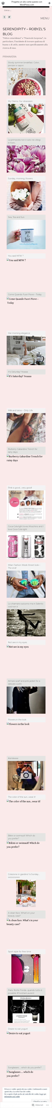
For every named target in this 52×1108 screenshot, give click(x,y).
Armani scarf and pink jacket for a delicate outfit (24, 682)
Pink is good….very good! (20, 487)
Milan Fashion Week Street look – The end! (24, 566)
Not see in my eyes (17, 642)
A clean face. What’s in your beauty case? (21, 914)
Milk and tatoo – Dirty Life (20, 410)
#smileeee (13, 758)
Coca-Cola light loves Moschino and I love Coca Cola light (26, 528)
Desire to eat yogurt (18, 1029)
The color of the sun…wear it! (21, 797)
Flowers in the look (17, 719)
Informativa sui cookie (12, 1097)
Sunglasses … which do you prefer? (25, 1067)
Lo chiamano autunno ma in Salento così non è (25, 605)
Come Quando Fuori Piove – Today (25, 294)
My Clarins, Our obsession (20, 101)
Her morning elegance (19, 333)
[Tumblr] (5, 17)
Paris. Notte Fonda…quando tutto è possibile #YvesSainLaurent (25, 991)
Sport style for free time (19, 951)
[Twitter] (9, 17)
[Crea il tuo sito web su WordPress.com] (26, 3)
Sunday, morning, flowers (20, 178)
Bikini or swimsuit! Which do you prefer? (21, 837)
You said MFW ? (16, 256)
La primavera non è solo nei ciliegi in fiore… (24, 141)
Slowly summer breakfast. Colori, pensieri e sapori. (23, 64)
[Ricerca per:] (26, 10)
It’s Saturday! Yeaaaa (18, 372)
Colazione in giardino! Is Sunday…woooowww (24, 875)
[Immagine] (26, 775)
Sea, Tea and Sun (16, 217)
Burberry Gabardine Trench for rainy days (22, 450)
